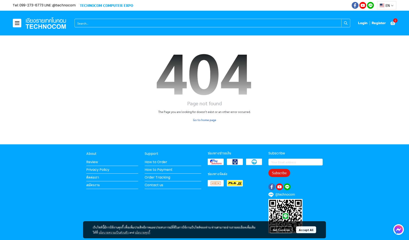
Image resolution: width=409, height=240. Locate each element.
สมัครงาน (93, 185)
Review (92, 162)
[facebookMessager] (398, 229)
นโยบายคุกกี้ (142, 232)
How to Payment (159, 169)
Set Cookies (281, 230)
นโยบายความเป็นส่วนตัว (114, 232)
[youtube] (362, 5)
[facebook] (355, 5)
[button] (386, 5)
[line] (370, 5)
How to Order (156, 162)
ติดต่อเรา (92, 177)
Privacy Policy (97, 169)
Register (379, 23)
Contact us (154, 185)
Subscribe (279, 173)
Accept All (306, 230)
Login (362, 23)
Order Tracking (157, 177)
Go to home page (204, 120)
